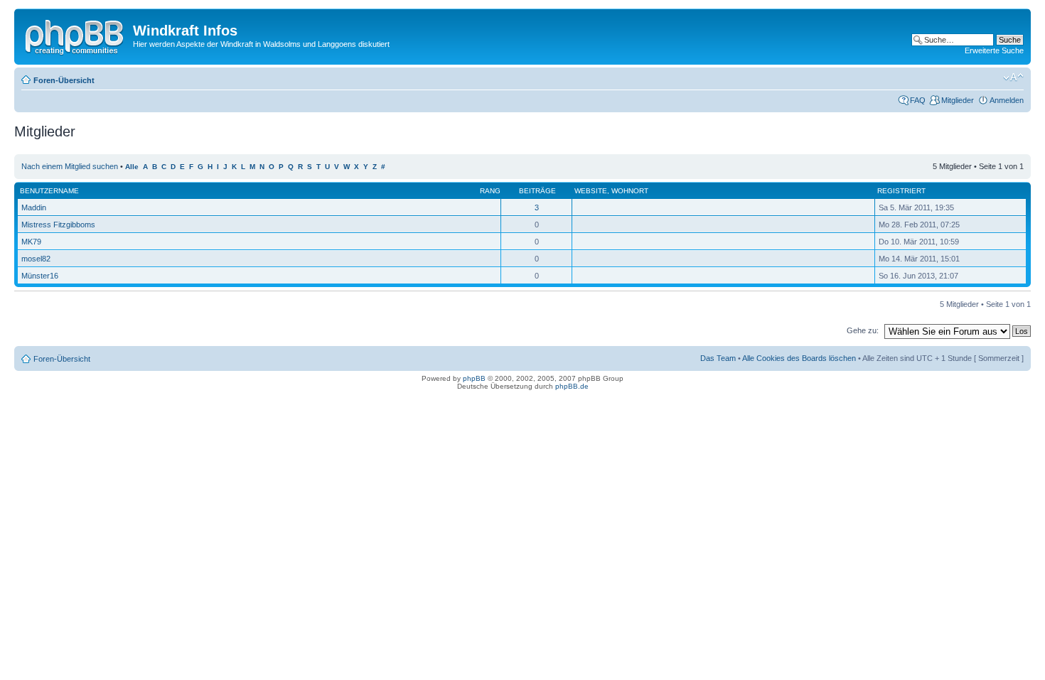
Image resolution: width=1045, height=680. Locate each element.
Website (590, 191)
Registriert (901, 191)
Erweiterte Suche (994, 50)
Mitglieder (957, 100)
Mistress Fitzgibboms (58, 224)
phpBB (474, 378)
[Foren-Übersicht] (75, 35)
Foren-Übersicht (64, 80)
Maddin (33, 207)
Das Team (718, 358)
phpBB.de (572, 386)
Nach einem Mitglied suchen (69, 166)
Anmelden (1007, 100)
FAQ (918, 100)
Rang (490, 191)
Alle (132, 167)
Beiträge (537, 191)
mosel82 (35, 258)
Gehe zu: (863, 330)
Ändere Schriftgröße (1013, 77)
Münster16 (39, 275)
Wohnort (629, 191)
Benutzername (49, 191)
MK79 (31, 241)
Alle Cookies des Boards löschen (799, 358)
